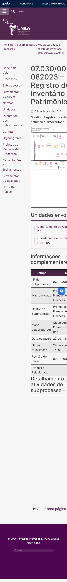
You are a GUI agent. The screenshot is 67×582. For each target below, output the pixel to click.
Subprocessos (12, 85)
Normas (8, 103)
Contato (8, 131)
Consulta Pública (9, 189)
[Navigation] (4, 11)
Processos (10, 79)
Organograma (12, 138)
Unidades (9, 109)
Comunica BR (27, 4)
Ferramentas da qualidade (11, 178)
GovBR (6, 3)
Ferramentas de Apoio (11, 94)
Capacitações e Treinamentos (12, 164)
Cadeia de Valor (9, 70)
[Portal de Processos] (17, 27)
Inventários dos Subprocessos (12, 120)
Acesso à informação (53, 4)
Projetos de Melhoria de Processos (11, 149)
